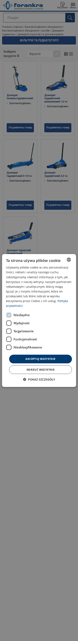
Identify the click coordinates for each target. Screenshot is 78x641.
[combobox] (69, 260)
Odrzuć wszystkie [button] (40, 369)
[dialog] (39, 320)
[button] (39, 379)
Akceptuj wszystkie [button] (40, 359)
